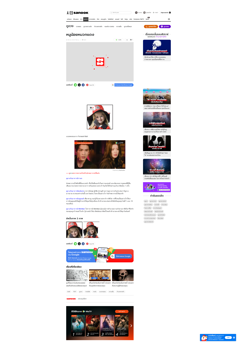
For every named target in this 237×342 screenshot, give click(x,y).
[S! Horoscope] (71, 298)
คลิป (130, 19)
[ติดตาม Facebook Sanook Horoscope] (157, 187)
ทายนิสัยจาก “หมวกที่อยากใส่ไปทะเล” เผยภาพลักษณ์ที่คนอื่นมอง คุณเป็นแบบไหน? (156, 108)
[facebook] (83, 84)
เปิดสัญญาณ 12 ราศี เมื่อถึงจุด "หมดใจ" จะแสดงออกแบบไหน (156, 154)
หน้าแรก (69, 19)
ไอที (122, 19)
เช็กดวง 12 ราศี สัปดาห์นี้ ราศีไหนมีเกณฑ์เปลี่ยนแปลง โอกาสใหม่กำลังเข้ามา (156, 178)
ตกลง (228, 337)
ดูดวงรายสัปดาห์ (149, 222)
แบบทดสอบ (102, 292)
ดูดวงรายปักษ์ (162, 201)
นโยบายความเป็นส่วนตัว (212, 339)
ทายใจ (94, 292)
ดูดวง (86, 19)
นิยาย (147, 19)
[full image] (74, 230)
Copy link (91, 85)
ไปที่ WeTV (122, 311)
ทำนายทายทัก (120, 292)
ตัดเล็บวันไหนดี (159, 211)
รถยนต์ (117, 19)
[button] (111, 13)
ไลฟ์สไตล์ (110, 19)
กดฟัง (119, 40)
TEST (74, 292)
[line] (75, 84)
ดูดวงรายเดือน (148, 204)
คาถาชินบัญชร (157, 208)
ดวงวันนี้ (157, 204)
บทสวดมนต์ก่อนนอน (150, 215)
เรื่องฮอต (76, 19)
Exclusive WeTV (139, 19)
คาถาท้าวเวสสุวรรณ (150, 218)
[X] (79, 84)
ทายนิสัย (87, 292)
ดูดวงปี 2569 (161, 215)
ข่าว (81, 19)
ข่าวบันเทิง (92, 19)
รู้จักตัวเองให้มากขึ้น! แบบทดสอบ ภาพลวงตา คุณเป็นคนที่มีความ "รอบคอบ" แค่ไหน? (155, 59)
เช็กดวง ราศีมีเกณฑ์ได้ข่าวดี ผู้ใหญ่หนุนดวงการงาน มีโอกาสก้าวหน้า (155, 130)
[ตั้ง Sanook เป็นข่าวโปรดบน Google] (100, 254)
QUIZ (68, 292)
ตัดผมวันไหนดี (148, 211)
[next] (131, 325)
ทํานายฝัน (164, 204)
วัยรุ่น (126, 19)
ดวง (71, 173)
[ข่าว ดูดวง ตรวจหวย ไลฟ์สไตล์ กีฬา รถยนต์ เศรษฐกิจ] (77, 12)
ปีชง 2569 (160, 218)
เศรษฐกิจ (103, 19)
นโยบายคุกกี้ (221, 339)
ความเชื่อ (111, 292)
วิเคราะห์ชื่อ (148, 208)
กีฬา (98, 19)
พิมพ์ (85, 40)
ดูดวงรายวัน (153, 201)
